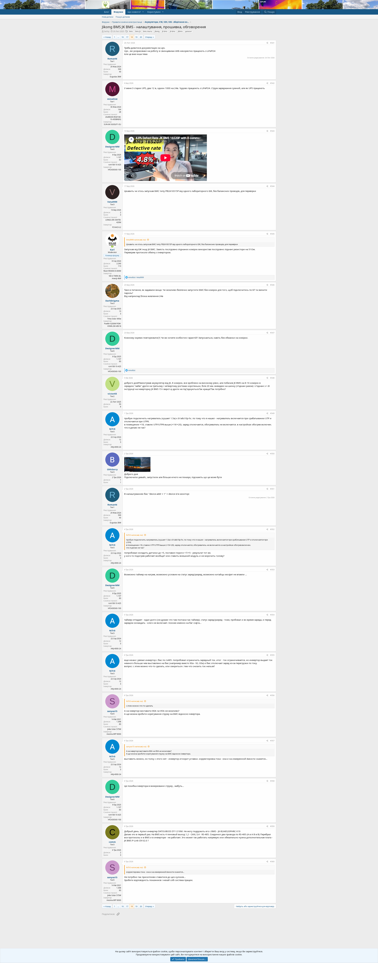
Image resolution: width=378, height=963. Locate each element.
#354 (272, 615)
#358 (272, 781)
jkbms (180, 31)
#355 (272, 655)
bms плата (147, 31)
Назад (108, 37)
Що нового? (134, 11)
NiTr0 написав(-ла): (134, 535)
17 (127, 37)
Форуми (118, 11)
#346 (272, 285)
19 (136, 37)
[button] (143, 12)
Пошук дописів (123, 16)
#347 (272, 332)
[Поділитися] (267, 43)
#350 (272, 453)
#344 (272, 186)
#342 (272, 83)
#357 (272, 740)
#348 (272, 378)
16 (123, 37)
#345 (272, 234)
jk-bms (172, 31)
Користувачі (154, 11)
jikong (157, 31)
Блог (106, 11)
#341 (272, 43)
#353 (272, 569)
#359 (272, 826)
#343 (272, 131)
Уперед (148, 37)
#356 (272, 695)
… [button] (118, 37)
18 (132, 37)
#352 (272, 529)
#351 (272, 489)
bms (131, 31)
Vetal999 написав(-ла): (136, 239)
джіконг (188, 31)
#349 (272, 413)
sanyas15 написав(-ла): (136, 746)
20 (141, 37)
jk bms (164, 31)
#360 (272, 861)
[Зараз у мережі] (112, 246)
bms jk (138, 31)
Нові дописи (107, 16)
